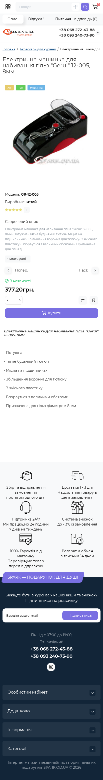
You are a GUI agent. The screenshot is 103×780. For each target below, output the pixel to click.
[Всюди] (76, 7)
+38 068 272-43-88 (77, 29)
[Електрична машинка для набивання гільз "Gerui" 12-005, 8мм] (51, 131)
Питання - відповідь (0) (76, 19)
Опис (12, 19)
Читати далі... (18, 259)
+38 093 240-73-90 (76, 35)
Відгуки (36, 19)
